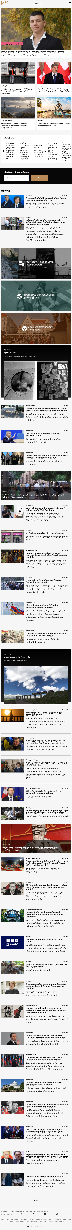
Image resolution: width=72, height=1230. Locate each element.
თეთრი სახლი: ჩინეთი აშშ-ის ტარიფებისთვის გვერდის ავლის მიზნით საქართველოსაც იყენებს (47, 1105)
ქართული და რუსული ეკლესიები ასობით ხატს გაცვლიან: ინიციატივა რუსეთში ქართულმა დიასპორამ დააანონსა (46, 555)
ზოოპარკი (28, 808)
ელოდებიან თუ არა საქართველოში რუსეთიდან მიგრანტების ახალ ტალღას (40, 151)
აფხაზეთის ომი (10, 353)
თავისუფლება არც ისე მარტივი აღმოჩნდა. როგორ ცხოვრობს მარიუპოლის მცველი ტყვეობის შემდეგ (45, 742)
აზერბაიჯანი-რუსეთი (6, 86)
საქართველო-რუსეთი (31, 550)
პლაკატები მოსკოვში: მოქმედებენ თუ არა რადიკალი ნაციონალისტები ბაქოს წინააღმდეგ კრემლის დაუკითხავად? (17, 91)
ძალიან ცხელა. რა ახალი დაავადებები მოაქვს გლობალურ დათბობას (44, 714)
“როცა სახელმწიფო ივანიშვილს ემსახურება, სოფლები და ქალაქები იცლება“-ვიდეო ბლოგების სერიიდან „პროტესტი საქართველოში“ (47, 863)
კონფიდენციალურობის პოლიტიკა (36, 1211)
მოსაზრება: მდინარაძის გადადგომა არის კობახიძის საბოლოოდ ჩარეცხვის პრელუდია (46, 199)
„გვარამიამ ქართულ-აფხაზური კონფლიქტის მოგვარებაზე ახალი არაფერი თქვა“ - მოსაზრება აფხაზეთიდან (44, 914)
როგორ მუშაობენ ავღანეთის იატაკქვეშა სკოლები (45, 1176)
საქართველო (41, 86)
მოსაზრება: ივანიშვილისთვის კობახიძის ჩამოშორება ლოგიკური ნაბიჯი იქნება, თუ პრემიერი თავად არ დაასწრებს (46, 986)
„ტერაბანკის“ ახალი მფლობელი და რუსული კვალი (46, 533)
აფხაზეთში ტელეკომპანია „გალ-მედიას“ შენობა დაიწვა (44, 940)
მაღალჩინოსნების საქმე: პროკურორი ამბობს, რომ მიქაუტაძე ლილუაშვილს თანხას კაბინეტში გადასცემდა (47, 1156)
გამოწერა (39, 178)
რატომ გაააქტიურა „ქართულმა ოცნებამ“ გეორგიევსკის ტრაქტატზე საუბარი (47, 764)
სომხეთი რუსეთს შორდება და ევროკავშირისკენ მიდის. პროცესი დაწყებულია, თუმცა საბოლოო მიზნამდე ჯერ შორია (34, 496)
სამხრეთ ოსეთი (30, 630)
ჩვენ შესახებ (5, 1211)
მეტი (36, 1200)
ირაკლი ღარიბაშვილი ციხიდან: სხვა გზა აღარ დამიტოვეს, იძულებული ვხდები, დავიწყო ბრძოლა (45, 1036)
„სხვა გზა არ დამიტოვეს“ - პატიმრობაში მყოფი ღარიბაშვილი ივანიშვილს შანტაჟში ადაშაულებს (44, 1130)
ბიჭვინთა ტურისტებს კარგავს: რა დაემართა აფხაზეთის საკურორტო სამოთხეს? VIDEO (54, 124)
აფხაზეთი (40, 120)
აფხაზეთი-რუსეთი (30, 405)
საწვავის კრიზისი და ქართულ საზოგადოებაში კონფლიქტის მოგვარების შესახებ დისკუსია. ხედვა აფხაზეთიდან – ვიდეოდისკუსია (45, 222)
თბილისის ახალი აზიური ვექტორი (17, 657)
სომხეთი (4, 491)
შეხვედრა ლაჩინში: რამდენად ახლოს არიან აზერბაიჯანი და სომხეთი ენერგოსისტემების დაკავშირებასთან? (14, 125)
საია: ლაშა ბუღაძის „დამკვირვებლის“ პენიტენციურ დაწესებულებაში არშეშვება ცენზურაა (45, 509)
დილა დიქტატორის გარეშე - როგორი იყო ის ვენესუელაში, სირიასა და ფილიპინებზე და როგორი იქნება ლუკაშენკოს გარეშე (46, 1010)
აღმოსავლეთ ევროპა (31, 710)
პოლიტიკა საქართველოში (33, 760)
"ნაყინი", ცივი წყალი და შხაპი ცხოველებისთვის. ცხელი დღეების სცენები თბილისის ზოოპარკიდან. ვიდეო (47, 812)
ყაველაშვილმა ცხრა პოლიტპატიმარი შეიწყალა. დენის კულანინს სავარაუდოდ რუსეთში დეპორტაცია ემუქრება (54, 90)
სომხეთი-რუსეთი (30, 602)
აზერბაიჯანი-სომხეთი (6, 120)
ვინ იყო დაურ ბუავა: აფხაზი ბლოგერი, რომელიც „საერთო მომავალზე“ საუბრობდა (33, 51)
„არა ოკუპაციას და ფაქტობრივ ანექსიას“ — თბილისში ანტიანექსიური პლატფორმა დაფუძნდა (47, 456)
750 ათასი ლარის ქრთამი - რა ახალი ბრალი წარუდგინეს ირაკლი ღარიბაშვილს (53, 151)
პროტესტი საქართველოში (33, 858)
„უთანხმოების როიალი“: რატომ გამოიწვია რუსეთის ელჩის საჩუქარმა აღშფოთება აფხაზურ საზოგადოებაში (47, 409)
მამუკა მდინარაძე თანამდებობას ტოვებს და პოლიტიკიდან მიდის (43, 434)
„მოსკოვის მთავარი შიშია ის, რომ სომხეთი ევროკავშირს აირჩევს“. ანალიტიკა (42, 606)
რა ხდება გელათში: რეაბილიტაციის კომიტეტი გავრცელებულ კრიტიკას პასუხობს (43, 1083)
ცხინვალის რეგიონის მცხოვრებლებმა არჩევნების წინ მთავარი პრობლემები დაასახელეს (46, 634)
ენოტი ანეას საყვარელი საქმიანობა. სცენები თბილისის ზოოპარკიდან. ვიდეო (47, 965)
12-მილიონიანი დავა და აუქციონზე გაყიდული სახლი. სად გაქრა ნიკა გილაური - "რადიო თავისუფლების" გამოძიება (46, 887)
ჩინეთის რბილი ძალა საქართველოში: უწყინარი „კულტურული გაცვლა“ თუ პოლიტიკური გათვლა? (30, 849)
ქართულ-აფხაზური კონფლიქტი (12, 44)
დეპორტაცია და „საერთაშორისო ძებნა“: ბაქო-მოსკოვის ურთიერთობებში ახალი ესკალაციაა (44, 1058)
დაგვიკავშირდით (16, 1211)
